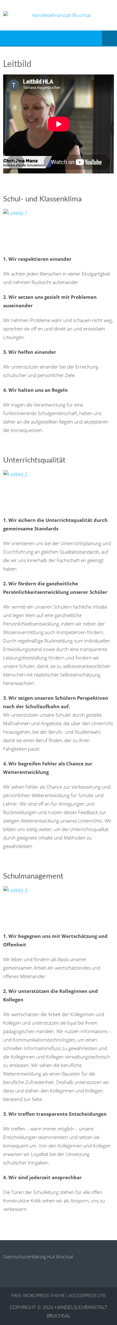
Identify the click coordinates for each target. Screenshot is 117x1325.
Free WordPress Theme (38, 1296)
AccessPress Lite (87, 1296)
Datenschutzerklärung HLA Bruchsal (38, 1257)
